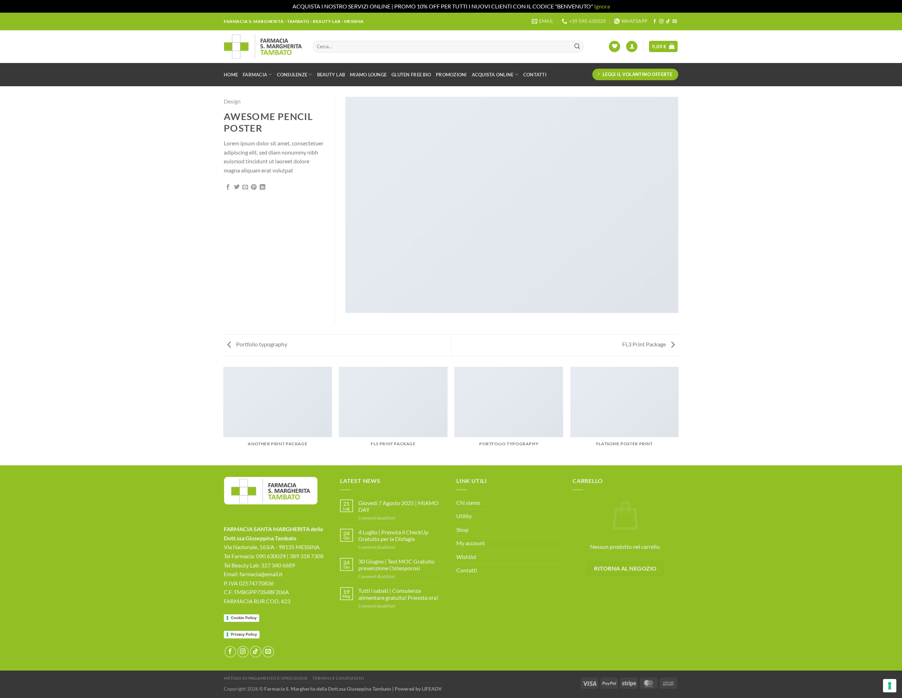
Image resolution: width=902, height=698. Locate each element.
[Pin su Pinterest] (254, 187)
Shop (462, 529)
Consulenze (292, 74)
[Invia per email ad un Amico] (245, 187)
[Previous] (223, 415)
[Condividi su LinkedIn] (262, 187)
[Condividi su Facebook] (228, 187)
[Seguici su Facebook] (655, 21)
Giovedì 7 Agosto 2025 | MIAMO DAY (398, 506)
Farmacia (255, 74)
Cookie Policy (244, 617)
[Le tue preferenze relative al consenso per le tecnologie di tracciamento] (889, 685)
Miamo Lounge (368, 74)
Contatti (534, 74)
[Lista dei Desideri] (614, 46)
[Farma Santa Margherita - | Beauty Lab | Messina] (263, 46)
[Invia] (577, 46)
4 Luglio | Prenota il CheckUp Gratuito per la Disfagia (393, 535)
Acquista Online (493, 74)
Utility (464, 516)
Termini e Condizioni (338, 678)
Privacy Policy (244, 634)
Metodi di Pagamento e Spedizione (266, 678)
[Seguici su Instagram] (661, 21)
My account (470, 543)
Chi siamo (468, 502)
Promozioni (451, 74)
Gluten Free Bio (411, 74)
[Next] (678, 415)
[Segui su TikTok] (668, 21)
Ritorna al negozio (625, 568)
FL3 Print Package (644, 344)
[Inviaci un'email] (675, 21)
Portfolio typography (261, 344)
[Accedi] (631, 46)
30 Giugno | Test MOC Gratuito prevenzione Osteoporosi (396, 564)
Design (232, 101)
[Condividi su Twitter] (237, 187)
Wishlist (466, 556)
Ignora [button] (602, 6)
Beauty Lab (331, 74)
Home (231, 74)
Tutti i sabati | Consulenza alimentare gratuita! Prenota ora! (398, 593)
